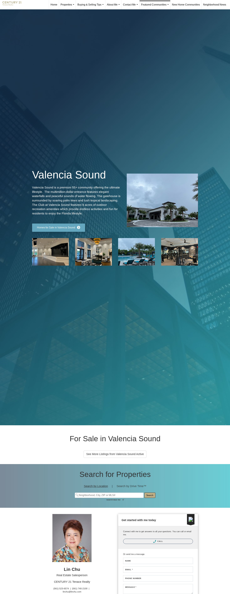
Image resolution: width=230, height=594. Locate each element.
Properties (68, 6)
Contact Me (131, 6)
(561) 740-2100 (79, 588)
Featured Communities (155, 6)
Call (160, 541)
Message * (130, 587)
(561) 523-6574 (61, 588)
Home (54, 4)
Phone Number (133, 578)
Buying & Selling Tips (91, 6)
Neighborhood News (214, 4)
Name (128, 561)
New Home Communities (186, 4)
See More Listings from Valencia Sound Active (115, 454)
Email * (129, 570)
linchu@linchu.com (72, 591)
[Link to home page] (13, 4)
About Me (114, 6)
